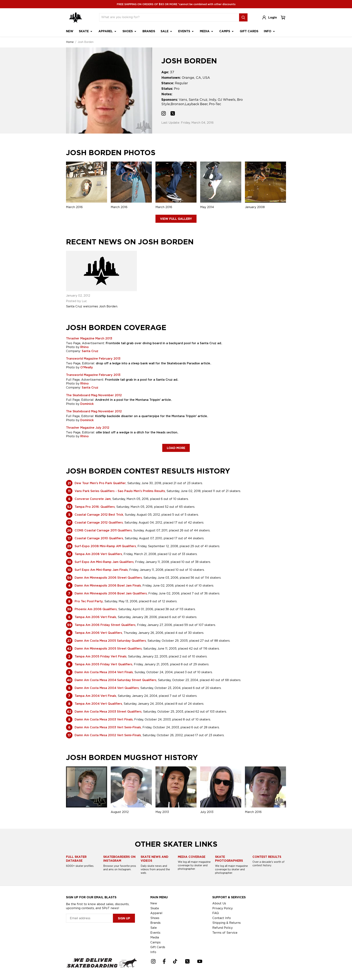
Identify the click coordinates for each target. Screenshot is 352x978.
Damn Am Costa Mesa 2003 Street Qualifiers (108, 711)
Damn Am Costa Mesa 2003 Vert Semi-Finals (108, 727)
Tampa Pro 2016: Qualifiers (95, 507)
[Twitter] (187, 961)
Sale (165, 31)
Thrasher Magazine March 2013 (89, 338)
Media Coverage (191, 857)
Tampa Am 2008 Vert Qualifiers (98, 554)
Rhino (84, 347)
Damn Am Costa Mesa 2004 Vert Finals (104, 672)
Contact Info (221, 918)
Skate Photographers (229, 859)
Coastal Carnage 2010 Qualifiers (99, 538)
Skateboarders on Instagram (119, 859)
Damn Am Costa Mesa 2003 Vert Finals (104, 719)
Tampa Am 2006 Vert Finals (95, 617)
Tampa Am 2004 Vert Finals (95, 696)
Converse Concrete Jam (93, 499)
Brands (148, 31)
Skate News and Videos (154, 859)
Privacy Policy (222, 908)
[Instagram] (153, 961)
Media (205, 31)
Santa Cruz (90, 351)
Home (70, 41)
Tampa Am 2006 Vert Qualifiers (98, 633)
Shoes (128, 31)
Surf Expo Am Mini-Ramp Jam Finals (101, 570)
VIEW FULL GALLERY (176, 219)
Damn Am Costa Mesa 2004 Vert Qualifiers (107, 688)
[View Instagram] (163, 114)
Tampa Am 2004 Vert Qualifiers (98, 703)
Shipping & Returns (226, 923)
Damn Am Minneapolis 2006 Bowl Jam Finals (108, 585)
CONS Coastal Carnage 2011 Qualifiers (103, 530)
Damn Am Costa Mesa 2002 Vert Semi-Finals (108, 735)
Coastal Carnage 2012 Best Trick (99, 514)
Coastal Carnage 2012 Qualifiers (99, 522)
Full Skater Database (76, 859)
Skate (84, 31)
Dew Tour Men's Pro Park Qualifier (100, 483)
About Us (219, 903)
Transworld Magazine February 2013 (93, 358)
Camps (225, 31)
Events (184, 31)
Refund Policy (222, 927)
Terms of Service (224, 932)
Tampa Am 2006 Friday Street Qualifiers (105, 625)
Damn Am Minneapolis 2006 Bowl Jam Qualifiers (111, 593)
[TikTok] (175, 961)
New (69, 31)
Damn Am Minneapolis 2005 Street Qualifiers (108, 648)
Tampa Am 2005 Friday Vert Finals (100, 656)
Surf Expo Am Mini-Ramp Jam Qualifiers (104, 562)
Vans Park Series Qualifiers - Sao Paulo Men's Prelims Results (120, 491)
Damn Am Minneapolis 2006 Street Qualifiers (108, 577)
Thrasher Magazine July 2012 (87, 427)
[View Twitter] (172, 114)
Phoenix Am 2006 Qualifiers (96, 609)
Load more (176, 448)
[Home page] (75, 17)
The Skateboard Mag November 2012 (94, 395)
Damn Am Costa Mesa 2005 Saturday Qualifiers (110, 640)
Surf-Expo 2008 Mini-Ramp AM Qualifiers (105, 546)
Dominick (87, 404)
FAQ (215, 913)
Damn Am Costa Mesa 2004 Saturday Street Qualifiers (115, 680)
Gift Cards (249, 31)
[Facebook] (164, 961)
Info (268, 31)
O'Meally (86, 367)
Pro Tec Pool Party (89, 601)
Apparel (106, 31)
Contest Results (266, 857)
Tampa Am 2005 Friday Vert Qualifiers (103, 664)
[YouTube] (199, 961)
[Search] (243, 17)
